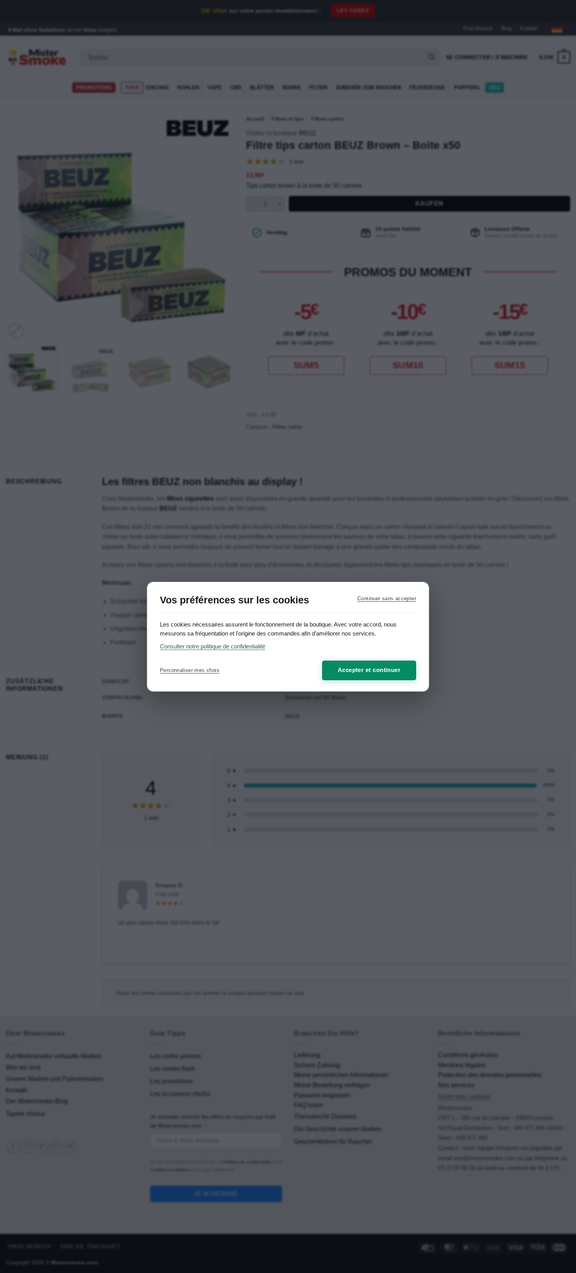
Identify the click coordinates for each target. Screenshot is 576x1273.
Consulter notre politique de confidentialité (212, 646)
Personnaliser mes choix (189, 670)
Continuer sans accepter (386, 598)
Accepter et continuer (369, 669)
